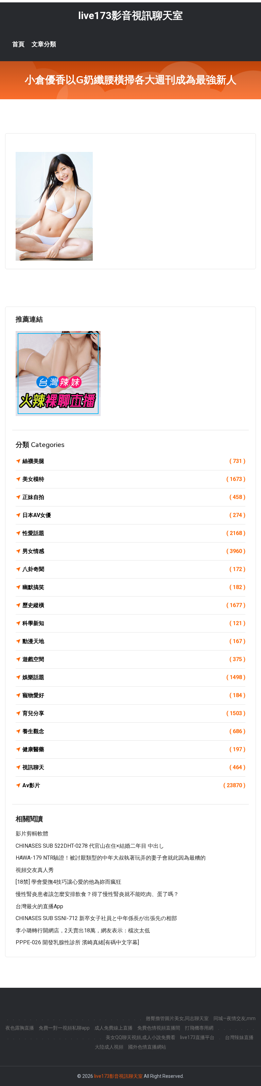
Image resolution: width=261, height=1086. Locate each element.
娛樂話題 (133, 677)
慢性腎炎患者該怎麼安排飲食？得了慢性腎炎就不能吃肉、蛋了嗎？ (97, 894)
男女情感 (133, 551)
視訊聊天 (133, 767)
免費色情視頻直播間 (158, 1028)
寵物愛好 (133, 695)
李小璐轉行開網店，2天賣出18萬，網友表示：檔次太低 (83, 930)
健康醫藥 (133, 749)
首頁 (18, 44)
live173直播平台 (197, 1037)
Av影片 (133, 785)
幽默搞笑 (133, 587)
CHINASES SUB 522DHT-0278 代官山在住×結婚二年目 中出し (90, 846)
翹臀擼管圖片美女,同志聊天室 (177, 1018)
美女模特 (133, 479)
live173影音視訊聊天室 (130, 15)
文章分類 (44, 44)
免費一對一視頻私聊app (64, 1028)
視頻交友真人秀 (35, 870)
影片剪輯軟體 (32, 833)
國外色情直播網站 (147, 1047)
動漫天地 (133, 641)
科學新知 (133, 623)
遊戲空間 (133, 659)
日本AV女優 (133, 515)
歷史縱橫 (133, 605)
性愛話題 (133, 533)
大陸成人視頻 (109, 1047)
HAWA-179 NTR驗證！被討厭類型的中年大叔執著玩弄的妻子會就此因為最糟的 (111, 858)
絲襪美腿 (133, 461)
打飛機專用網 (199, 1028)
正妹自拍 (133, 497)
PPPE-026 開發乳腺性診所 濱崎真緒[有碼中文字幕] (77, 942)
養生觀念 (133, 731)
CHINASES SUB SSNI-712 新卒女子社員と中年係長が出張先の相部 (96, 918)
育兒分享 (133, 713)
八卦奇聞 (133, 569)
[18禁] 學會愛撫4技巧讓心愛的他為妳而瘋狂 (68, 882)
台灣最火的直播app (39, 906)
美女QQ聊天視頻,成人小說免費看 (140, 1037)
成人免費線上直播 (113, 1028)
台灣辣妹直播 (239, 1037)
